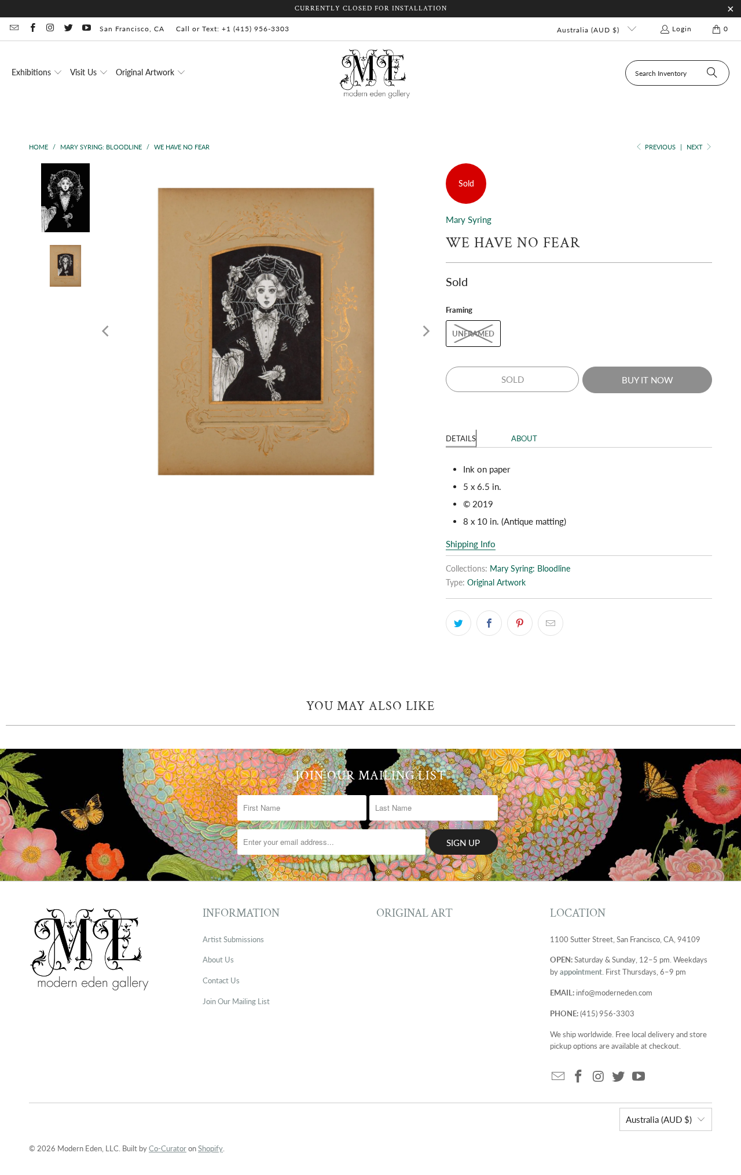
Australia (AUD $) (589, 29)
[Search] (712, 73)
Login (682, 28)
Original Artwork (496, 582)
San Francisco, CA (132, 28)
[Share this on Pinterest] (520, 623)
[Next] (425, 331)
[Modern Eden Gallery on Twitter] (68, 28)
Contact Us (221, 980)
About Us (218, 959)
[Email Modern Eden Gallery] (14, 28)
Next (696, 147)
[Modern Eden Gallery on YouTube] (86, 28)
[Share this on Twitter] (458, 623)
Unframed (473, 333)
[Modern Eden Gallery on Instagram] (50, 28)
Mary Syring (468, 219)
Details (461, 438)
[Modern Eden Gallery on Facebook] (31, 28)
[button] (37, 72)
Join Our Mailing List (236, 1001)
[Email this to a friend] (550, 623)
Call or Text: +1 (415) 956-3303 (232, 28)
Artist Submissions (233, 939)
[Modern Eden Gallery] (375, 73)
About (524, 438)
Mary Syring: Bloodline (530, 568)
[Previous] (106, 331)
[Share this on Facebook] (489, 623)
